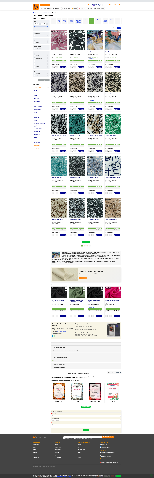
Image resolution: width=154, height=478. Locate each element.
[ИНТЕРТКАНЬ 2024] (59, 391)
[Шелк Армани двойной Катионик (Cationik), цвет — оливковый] (77, 292)
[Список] (120, 28)
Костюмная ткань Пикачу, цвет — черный (94, 301)
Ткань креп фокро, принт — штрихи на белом (112, 178)
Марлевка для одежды (38, 107)
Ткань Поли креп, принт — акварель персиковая (112, 52)
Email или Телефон (55, 418)
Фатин (35, 126)
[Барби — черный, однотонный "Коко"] (59, 292)
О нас (56, 455)
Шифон (35, 136)
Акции (82, 8)
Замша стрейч (36, 98)
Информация (36, 442)
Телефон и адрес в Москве (107, 458)
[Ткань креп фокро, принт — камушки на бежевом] (59, 208)
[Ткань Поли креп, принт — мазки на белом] (59, 82)
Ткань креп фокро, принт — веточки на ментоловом (57, 178)
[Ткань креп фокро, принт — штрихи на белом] (113, 166)
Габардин (35, 95)
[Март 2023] (77, 391)
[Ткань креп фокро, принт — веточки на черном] (77, 166)
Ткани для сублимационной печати (40, 123)
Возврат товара (36, 444)
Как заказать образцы (46, 8)
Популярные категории (84, 442)
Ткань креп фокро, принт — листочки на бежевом (111, 220)
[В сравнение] (66, 34)
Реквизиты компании (37, 455)
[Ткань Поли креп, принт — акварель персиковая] (113, 40)
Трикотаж (79, 450)
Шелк (79, 454)
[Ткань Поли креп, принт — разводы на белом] (95, 82)
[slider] (34, 26)
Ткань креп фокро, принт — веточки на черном (75, 178)
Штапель (35, 137)
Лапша (35, 103)
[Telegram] (52, 336)
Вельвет (35, 90)
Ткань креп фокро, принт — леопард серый (75, 220)
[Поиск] (88, 5)
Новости (57, 454)
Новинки (75, 8)
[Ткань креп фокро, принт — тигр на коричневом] (95, 124)
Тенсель (35, 120)
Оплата (34, 447)
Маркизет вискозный (38, 106)
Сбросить (35, 80)
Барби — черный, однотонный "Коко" (58, 301)
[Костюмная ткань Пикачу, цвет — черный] (95, 292)
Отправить (86, 430)
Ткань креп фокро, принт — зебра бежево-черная (112, 94)
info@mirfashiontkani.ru (105, 447)
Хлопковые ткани (37, 132)
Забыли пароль (58, 449)
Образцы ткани (58, 457)
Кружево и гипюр (37, 101)
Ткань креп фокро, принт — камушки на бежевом (57, 220)
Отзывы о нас (35, 454)
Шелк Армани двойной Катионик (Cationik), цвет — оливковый (76, 301)
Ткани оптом (89, 8)
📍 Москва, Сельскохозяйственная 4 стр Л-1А (109, 462)
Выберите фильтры (44, 80)
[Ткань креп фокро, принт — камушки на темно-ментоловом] (77, 124)
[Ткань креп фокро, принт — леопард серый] (77, 208)
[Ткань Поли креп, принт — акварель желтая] (95, 40)
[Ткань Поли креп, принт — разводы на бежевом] (77, 82)
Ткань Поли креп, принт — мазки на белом (59, 94)
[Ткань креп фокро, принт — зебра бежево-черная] (113, 82)
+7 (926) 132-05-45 (61, 331)
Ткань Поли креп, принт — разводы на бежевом (77, 94)
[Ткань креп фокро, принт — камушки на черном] (95, 208)
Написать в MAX (97, 5)
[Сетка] (118, 28)
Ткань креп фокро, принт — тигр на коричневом (95, 136)
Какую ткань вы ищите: (56, 422)
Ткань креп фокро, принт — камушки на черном (93, 220)
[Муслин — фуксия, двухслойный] (113, 292)
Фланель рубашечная (38, 128)
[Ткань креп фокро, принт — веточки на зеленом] (113, 124)
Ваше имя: (54, 413)
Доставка (34, 449)
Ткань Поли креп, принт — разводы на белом (95, 94)
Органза (35, 112)
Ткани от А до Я (37, 145)
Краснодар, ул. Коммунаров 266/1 (107, 452)
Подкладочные (36, 117)
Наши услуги (66, 8)
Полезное (57, 442)
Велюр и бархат (37, 92)
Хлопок (79, 452)
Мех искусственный (37, 109)
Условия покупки (36, 457)
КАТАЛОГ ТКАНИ (38, 12)
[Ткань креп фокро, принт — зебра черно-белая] (59, 124)
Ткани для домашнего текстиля (40, 148)
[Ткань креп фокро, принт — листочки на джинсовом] (95, 166)
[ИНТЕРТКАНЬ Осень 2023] (95, 391)
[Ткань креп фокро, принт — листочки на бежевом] (113, 208)
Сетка (35, 118)
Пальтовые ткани (37, 114)
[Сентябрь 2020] (113, 391)
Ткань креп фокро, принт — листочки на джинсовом (93, 178)
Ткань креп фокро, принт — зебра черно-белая (59, 136)
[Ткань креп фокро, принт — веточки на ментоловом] (59, 166)
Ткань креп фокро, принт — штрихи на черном (77, 52)
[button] (51, 303)
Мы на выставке (58, 450)
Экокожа (35, 139)
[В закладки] (66, 31)
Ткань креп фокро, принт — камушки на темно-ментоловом (76, 136)
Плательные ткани (46, 12)
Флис (35, 129)
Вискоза (35, 93)
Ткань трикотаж (37, 125)
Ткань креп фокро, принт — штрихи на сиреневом (59, 52)
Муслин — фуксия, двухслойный (112, 300)
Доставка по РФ (58, 447)
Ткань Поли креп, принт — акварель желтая (95, 52)
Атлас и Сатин (36, 89)
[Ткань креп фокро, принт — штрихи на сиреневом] (59, 40)
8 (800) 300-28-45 (96, 4)
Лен (34, 104)
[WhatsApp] (54, 336)
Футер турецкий (37, 131)
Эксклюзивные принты (38, 140)
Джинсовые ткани (37, 96)
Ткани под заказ (37, 142)
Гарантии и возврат (100, 8)
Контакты (35, 452)
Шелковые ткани (37, 134)
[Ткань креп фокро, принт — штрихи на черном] (77, 40)
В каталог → (82, 278)
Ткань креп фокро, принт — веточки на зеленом (111, 136)
